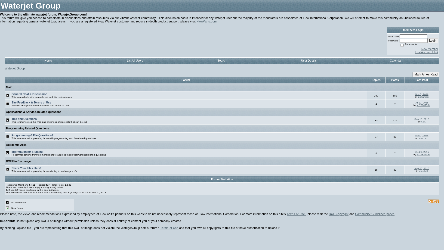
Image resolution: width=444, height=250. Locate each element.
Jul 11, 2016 (422, 102)
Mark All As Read (426, 74)
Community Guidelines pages (375, 214)
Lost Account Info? (426, 52)
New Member (429, 49)
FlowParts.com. (207, 21)
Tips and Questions (24, 119)
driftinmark (423, 97)
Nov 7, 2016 (422, 135)
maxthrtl (423, 171)
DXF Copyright (338, 214)
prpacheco (423, 138)
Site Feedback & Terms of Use (31, 102)
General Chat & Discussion (29, 94)
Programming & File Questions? (32, 135)
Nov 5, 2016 (422, 94)
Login (432, 40)
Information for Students (27, 151)
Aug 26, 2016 (421, 168)
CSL (423, 121)
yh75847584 (423, 105)
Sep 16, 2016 (421, 119)
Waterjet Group (15, 68)
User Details (309, 60)
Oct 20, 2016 (422, 152)
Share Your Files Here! (26, 168)
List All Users (135, 60)
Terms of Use (296, 214)
